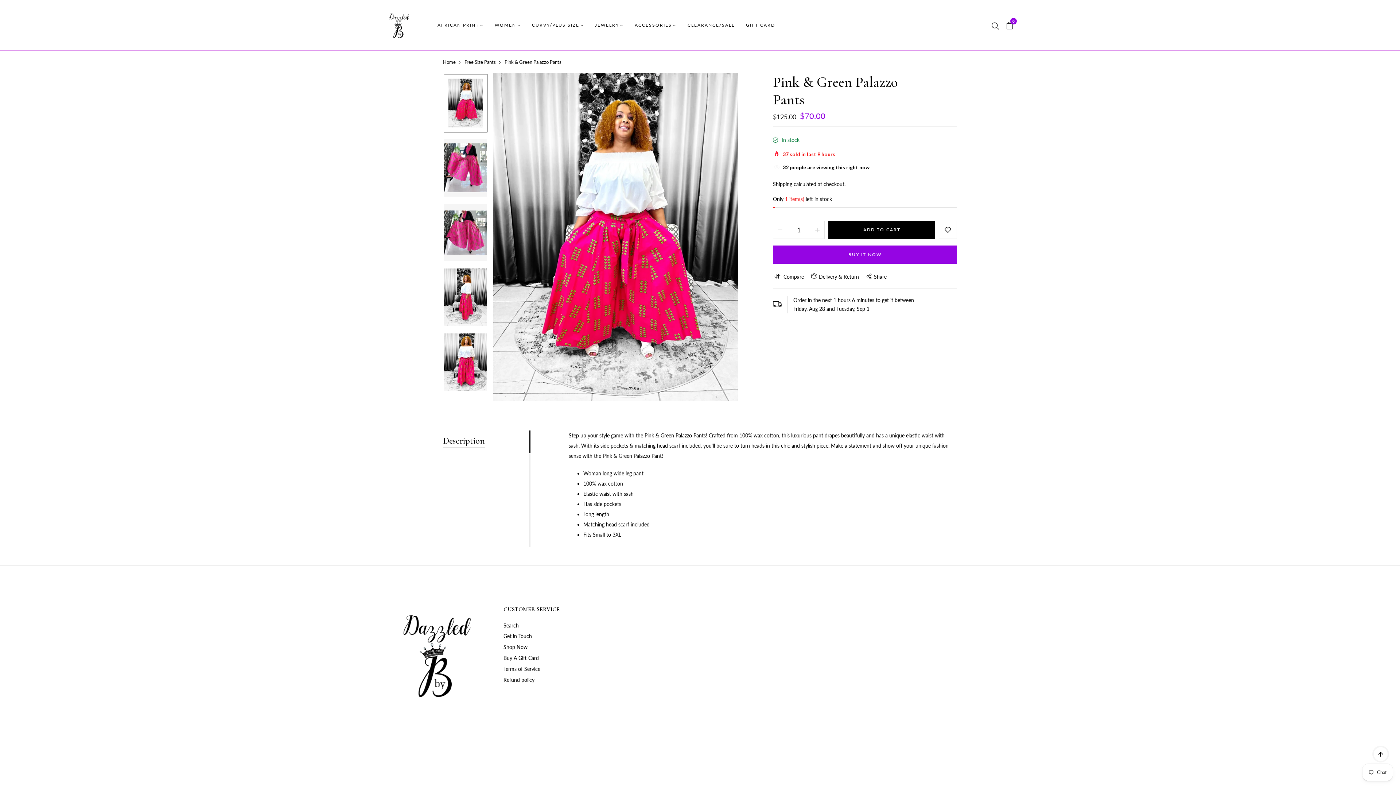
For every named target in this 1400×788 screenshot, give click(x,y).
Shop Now (515, 647)
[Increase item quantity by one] (817, 230)
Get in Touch (517, 636)
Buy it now (865, 254)
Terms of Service (521, 669)
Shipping (782, 184)
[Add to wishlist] (948, 230)
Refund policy (518, 680)
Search (511, 625)
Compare (793, 277)
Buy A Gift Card (521, 658)
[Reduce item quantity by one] (780, 230)
